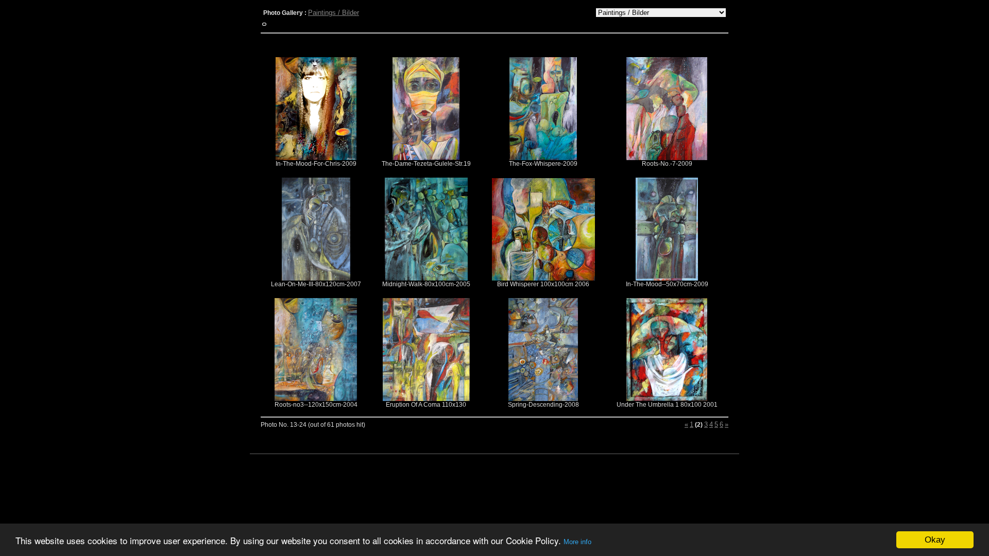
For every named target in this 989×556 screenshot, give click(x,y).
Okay (935, 540)
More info (577, 542)
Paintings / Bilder (333, 12)
